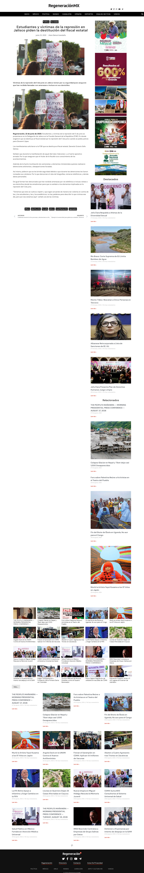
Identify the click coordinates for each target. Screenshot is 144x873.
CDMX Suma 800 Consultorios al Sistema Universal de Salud (48, 660)
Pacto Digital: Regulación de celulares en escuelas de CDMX (96, 679)
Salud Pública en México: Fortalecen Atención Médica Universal (71, 661)
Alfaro (27, 209)
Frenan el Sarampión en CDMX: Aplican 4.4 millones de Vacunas (49, 641)
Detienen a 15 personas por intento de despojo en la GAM (24, 679)
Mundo (56, 14)
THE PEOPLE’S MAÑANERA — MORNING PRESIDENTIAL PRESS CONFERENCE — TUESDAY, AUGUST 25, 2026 (96, 661)
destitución (36, 209)
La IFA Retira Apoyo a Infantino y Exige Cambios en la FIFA (96, 641)
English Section (103, 14)
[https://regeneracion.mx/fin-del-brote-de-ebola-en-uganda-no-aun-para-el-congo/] (96, 615)
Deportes (89, 14)
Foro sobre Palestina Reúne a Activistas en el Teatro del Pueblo (72, 622)
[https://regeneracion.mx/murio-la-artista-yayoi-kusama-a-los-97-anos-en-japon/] (120, 615)
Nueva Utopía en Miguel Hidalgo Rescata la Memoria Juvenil (24, 660)
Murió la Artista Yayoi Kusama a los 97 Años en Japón (121, 621)
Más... (16, 687)
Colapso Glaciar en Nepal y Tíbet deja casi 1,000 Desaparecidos (47, 622)
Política (45, 14)
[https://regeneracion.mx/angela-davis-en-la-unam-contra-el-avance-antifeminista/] (24, 634)
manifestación (62, 209)
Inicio (26, 14)
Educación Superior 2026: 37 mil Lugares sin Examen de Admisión (120, 680)
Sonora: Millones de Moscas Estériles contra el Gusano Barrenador (71, 680)
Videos (117, 14)
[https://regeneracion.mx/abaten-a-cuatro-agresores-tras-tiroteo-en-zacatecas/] (72, 634)
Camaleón (66, 14)
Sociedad (54, 22)
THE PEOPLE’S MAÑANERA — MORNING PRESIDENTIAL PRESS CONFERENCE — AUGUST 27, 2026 (108, 408)
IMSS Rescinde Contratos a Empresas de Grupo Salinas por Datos (121, 661)
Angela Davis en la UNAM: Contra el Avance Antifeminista (24, 641)
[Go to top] (140, 869)
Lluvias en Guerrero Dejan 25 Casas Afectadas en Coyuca (120, 641)
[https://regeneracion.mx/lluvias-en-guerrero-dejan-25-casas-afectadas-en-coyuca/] (120, 634)
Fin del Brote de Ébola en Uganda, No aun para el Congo (96, 621)
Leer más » (94, 221)
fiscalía (45, 209)
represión (73, 209)
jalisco (51, 209)
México (36, 14)
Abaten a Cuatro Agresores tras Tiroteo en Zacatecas (73, 641)
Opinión (78, 14)
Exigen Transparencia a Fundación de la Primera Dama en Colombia (48, 680)
